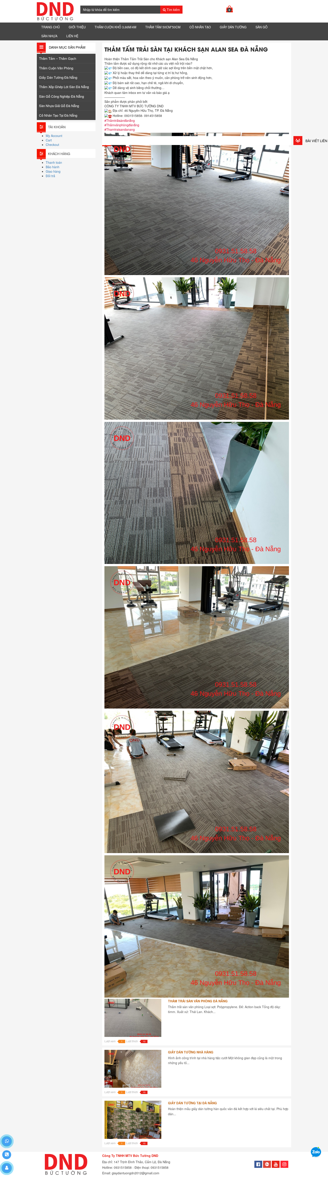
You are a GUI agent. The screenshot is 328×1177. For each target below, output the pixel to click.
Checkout (52, 144)
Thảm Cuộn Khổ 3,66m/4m (115, 27)
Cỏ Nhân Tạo (200, 27)
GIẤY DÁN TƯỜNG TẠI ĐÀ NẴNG (192, 1103)
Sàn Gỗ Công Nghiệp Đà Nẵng (61, 96)
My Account (54, 135)
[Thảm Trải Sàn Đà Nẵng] (55, 11)
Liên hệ (72, 36)
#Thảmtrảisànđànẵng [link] (119, 120)
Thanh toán (54, 162)
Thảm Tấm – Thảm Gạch (57, 58)
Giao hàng (53, 171)
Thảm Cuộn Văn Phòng (56, 68)
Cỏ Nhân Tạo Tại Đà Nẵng (58, 115)
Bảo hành (52, 167)
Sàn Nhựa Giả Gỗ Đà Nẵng (59, 105)
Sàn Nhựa (49, 36)
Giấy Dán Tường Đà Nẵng (58, 77)
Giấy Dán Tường (233, 27)
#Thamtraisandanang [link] (119, 129)
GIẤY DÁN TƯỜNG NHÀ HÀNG (190, 1052)
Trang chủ (50, 27)
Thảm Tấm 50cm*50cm (163, 27)
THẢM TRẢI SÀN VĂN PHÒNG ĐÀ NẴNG (198, 1001)
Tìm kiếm (173, 9)
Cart (49, 140)
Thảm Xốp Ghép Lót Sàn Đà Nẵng (64, 86)
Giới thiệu (77, 27)
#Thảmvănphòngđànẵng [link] (121, 125)
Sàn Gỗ (261, 27)
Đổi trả (50, 176)
